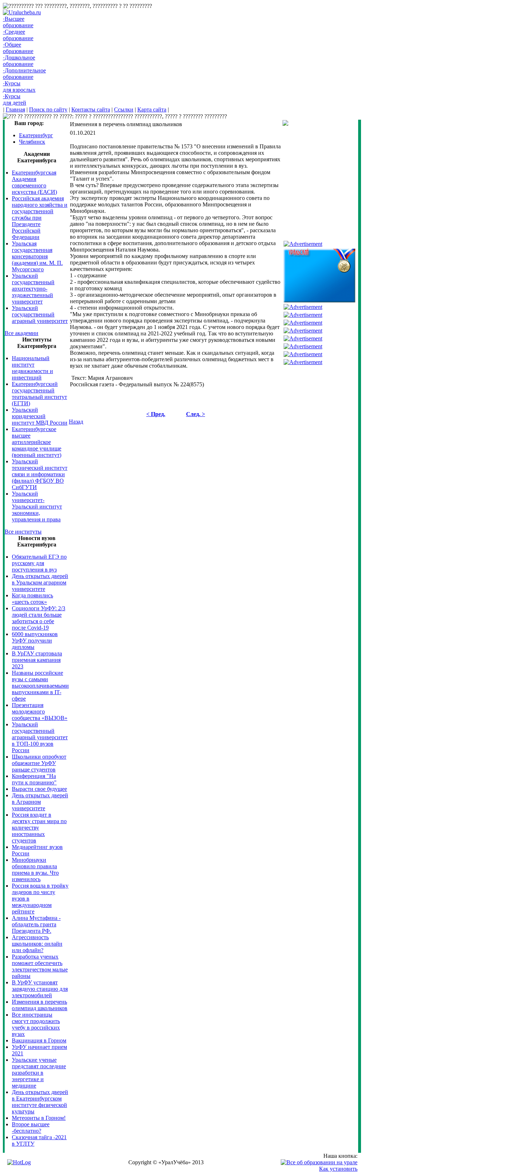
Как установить (338, 1169)
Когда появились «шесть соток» (32, 598)
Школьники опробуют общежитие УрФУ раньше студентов (39, 763)
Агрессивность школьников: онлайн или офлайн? (37, 943)
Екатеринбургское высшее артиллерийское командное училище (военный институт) (36, 442)
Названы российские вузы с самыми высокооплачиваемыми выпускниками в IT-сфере (40, 686)
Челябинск (32, 142)
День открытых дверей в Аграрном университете (40, 801)
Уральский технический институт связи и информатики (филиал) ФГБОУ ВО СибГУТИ (39, 474)
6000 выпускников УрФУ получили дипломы (35, 640)
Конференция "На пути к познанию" (34, 779)
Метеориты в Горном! (39, 1118)
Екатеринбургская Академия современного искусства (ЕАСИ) (34, 182)
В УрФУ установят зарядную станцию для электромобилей (40, 988)
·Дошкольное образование (19, 60)
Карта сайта (151, 109)
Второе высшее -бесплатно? (30, 1127)
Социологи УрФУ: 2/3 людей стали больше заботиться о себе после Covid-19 (38, 618)
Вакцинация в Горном (39, 1040)
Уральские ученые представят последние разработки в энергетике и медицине (39, 1073)
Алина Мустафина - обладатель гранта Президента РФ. (36, 924)
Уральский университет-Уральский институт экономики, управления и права (37, 506)
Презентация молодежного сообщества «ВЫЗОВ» (39, 711)
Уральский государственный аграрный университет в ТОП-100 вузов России (40, 737)
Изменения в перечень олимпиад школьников (39, 1005)
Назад (76, 422)
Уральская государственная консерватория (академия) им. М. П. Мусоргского (37, 256)
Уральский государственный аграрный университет (40, 314)
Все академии (21, 333)
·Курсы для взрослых (19, 86)
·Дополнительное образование (24, 73)
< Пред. (155, 414)
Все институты (23, 532)
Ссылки (123, 109)
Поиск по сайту (48, 109)
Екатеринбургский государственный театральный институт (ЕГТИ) (39, 393)
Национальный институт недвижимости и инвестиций (32, 368)
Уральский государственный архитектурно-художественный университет (33, 289)
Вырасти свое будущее (39, 789)
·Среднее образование (18, 35)
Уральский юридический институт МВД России (39, 416)
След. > (195, 414)
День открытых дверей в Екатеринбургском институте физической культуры (40, 1101)
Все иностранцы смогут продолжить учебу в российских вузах (36, 1024)
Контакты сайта (90, 109)
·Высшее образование (18, 22)
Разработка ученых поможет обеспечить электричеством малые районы (40, 966)
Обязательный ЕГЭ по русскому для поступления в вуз (39, 563)
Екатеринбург (36, 135)
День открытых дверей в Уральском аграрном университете (40, 582)
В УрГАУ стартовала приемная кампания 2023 (37, 659)
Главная (15, 109)
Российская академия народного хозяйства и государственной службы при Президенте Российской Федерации (39, 217)
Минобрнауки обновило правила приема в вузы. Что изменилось (35, 869)
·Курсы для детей (14, 99)
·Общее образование (18, 48)
